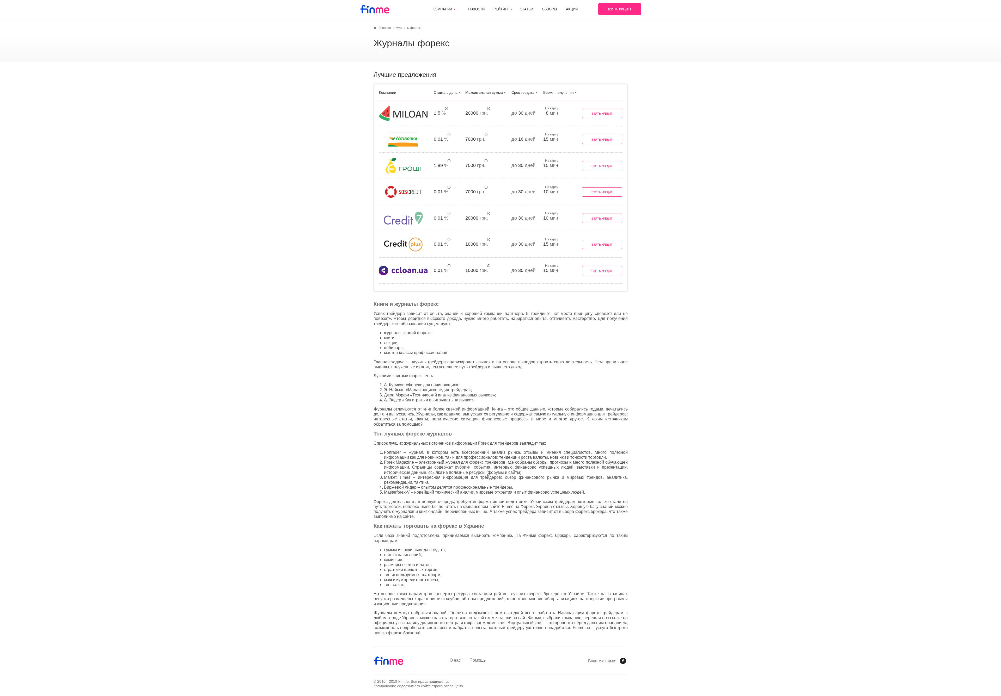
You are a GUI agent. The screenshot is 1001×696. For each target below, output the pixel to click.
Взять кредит (602, 113)
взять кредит (619, 9)
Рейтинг (501, 9)
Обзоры (549, 9)
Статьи (526, 9)
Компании (442, 9)
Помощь (477, 660)
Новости (476, 9)
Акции (572, 9)
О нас (455, 660)
